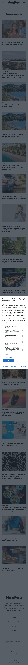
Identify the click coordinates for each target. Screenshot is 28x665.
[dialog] (14, 332)
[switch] (22, 330)
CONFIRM (9, 360)
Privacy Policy (22, 366)
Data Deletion (5, 366)
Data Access (14, 366)
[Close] (24, 299)
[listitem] (14, 327)
